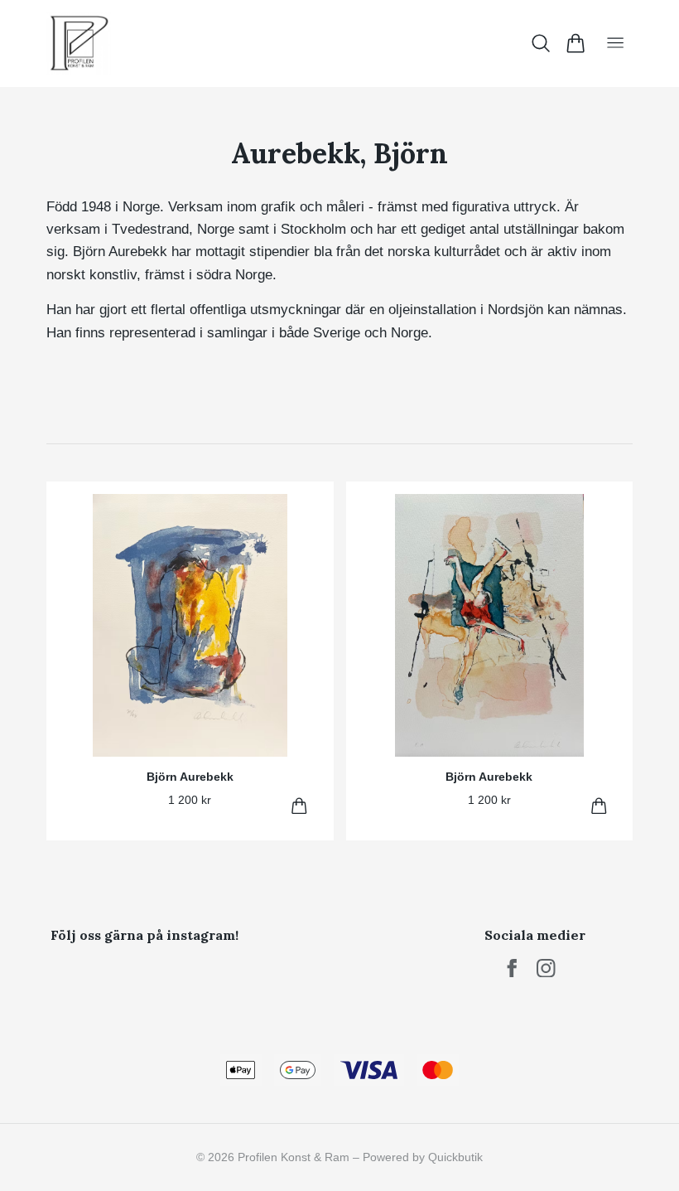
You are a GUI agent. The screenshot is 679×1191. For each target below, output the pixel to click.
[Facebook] (512, 968)
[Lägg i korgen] (299, 806)
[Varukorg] (575, 43)
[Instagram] (546, 968)
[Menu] (615, 43)
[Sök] (541, 43)
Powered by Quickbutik (423, 1157)
